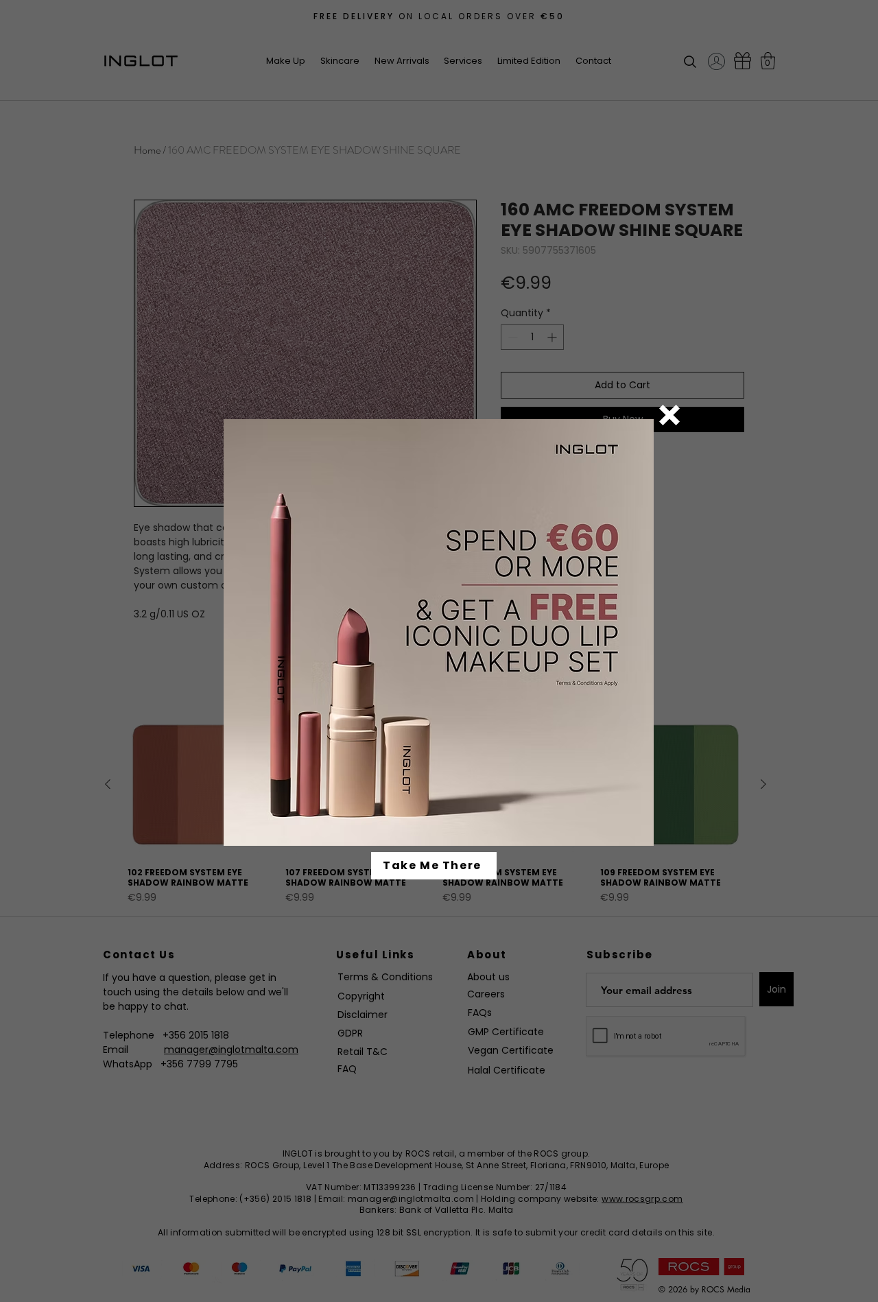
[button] (669, 415)
